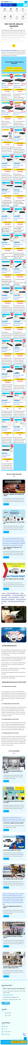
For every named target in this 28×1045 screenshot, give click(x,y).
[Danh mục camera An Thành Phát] (25, 5)
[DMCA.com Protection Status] (6, 1003)
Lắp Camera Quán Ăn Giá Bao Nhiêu (13, 879)
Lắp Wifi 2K (23, 70)
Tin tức (5, 1029)
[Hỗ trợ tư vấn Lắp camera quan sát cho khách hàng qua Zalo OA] (25, 1034)
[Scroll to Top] (25, 1038)
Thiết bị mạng (7, 1034)
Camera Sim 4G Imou (7, 70)
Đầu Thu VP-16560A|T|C (13, 597)
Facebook (9, 1012)
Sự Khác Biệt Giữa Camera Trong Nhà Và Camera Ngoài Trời (12, 967)
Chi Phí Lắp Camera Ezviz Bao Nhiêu (13, 823)
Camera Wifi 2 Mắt (9, 68)
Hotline (19, 1042)
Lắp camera (7, 2)
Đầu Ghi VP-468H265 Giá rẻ (13, 593)
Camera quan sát (7, 1031)
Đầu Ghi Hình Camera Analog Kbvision (14, 62)
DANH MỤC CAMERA (8, 4)
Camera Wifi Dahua (16, 70)
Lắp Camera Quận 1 (7, 985)
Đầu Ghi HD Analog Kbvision (14, 25)
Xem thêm (6, 504)
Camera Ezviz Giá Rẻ (18, 68)
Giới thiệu (6, 1026)
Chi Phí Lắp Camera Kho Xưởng (12, 850)
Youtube (9, 1015)
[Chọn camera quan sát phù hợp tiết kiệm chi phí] (25, 14)
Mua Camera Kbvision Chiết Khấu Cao (9, 50)
